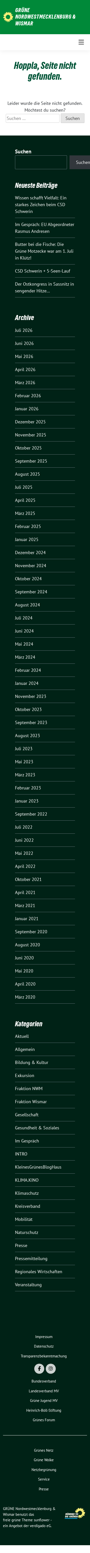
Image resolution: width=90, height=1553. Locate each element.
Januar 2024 (26, 683)
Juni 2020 (24, 958)
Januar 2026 (26, 409)
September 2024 (31, 592)
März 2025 (25, 513)
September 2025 (31, 461)
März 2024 (25, 657)
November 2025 (30, 435)
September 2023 (31, 722)
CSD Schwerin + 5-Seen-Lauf (42, 271)
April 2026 (25, 369)
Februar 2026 (28, 395)
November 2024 (30, 565)
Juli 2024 (23, 618)
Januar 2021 (26, 918)
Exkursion (24, 1075)
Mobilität (23, 1219)
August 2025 (27, 474)
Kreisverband (27, 1206)
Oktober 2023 (28, 709)
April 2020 (25, 984)
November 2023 (30, 696)
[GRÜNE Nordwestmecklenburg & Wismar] (8, 17)
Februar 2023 (28, 788)
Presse (21, 1245)
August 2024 (27, 605)
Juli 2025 (23, 487)
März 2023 (25, 775)
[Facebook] (39, 1369)
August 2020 (27, 945)
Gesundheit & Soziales (37, 1128)
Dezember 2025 (30, 422)
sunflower (42, 1520)
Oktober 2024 (28, 579)
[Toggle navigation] (81, 42)
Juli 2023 (23, 748)
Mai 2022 (24, 853)
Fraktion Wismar (31, 1101)
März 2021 (25, 905)
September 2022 (31, 814)
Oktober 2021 (28, 879)
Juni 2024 (24, 631)
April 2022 (25, 866)
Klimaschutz (27, 1193)
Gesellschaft (26, 1115)
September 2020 (31, 932)
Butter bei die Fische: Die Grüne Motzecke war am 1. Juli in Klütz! (44, 251)
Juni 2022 (24, 840)
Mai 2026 (24, 356)
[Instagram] (51, 1369)
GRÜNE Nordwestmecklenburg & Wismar (45, 17)
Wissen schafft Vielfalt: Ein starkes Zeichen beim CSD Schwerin (40, 204)
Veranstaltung (28, 1285)
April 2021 (25, 892)
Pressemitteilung (31, 1258)
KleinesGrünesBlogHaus (38, 1167)
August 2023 (27, 735)
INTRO (21, 1154)
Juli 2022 (23, 827)
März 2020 (25, 997)
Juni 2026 (24, 343)
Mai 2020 (24, 971)
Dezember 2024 (30, 552)
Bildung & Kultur (31, 1062)
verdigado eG (40, 1525)
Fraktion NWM (28, 1088)
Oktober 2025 (28, 448)
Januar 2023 (26, 801)
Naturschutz (26, 1232)
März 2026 (25, 382)
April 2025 (25, 500)
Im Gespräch (27, 1141)
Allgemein (25, 1049)
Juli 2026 (23, 330)
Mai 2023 (24, 762)
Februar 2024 (28, 670)
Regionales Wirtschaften (38, 1271)
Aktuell (22, 1036)
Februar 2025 (28, 526)
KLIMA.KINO (26, 1180)
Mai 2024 (24, 644)
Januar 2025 (26, 539)
